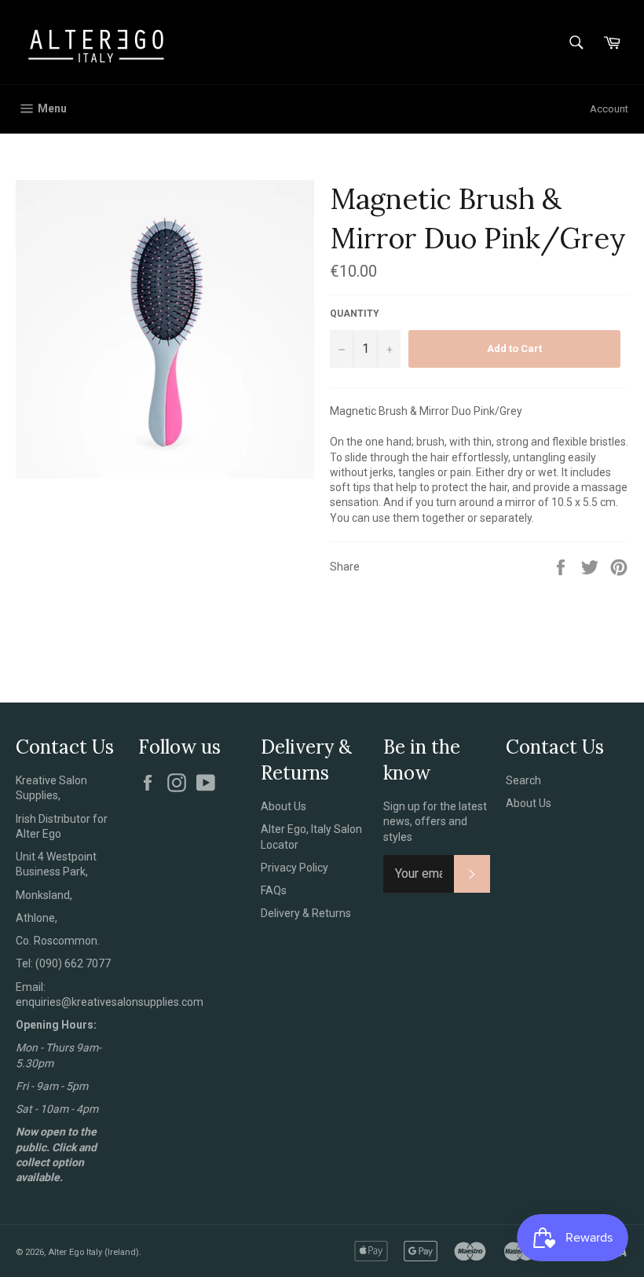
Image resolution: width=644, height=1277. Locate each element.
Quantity (354, 313)
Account (609, 109)
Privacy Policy (294, 867)
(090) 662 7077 (73, 963)
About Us (283, 806)
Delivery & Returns (306, 913)
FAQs (274, 890)
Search (523, 780)
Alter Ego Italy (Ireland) (93, 1252)
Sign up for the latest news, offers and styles (435, 821)
